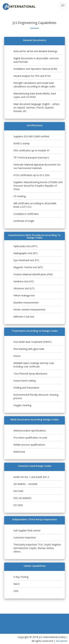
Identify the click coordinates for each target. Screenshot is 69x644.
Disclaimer (62, 640)
